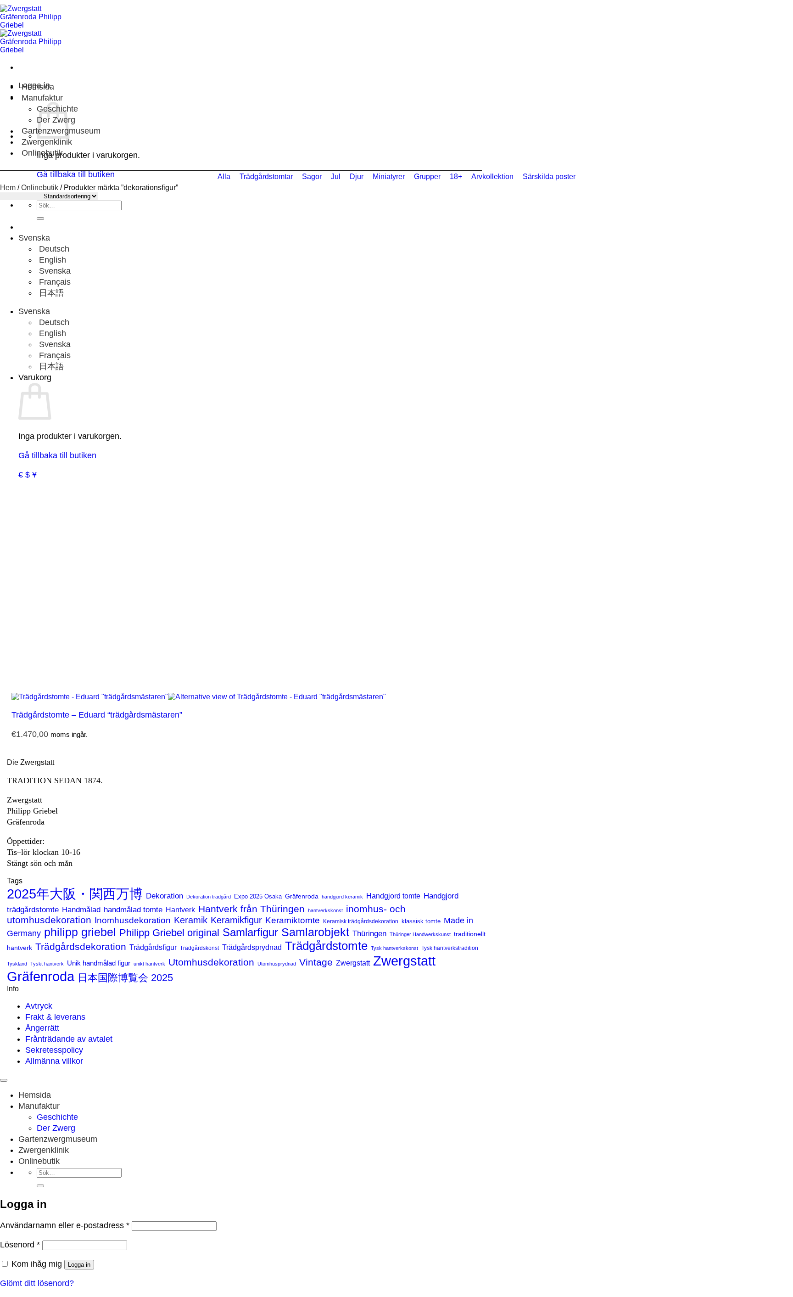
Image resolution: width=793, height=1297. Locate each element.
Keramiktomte (292, 920)
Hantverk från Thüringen (251, 909)
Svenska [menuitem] (54, 270)
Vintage (316, 962)
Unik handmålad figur (98, 963)
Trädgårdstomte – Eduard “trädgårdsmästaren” (96, 714)
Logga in (79, 1264)
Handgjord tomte (393, 896)
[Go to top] (3, 1080)
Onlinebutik (42, 152)
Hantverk (180, 909)
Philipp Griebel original (169, 932)
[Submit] (40, 218)
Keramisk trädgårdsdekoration (360, 921)
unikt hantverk (149, 963)
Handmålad (81, 909)
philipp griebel (80, 932)
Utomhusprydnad (276, 963)
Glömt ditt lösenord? (37, 1283)
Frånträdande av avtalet (68, 1039)
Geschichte (57, 1117)
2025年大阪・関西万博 (75, 894)
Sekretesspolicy (54, 1050)
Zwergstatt (353, 963)
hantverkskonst (325, 910)
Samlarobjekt (315, 932)
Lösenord (20, 1244)
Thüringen (369, 933)
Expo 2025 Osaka (258, 896)
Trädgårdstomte (326, 946)
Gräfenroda (301, 896)
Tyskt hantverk (47, 963)
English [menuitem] (51, 259)
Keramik (190, 920)
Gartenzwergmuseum (57, 1139)
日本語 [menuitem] (50, 293)
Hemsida (38, 86)
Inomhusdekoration (133, 920)
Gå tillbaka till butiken (57, 455)
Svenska (35, 237)
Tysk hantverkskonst (394, 948)
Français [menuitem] (54, 281)
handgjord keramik (342, 896)
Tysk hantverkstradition (449, 948)
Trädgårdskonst (199, 948)
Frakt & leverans (55, 1017)
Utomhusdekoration (211, 962)
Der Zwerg (56, 1128)
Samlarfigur (250, 932)
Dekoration (164, 895)
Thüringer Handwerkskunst (420, 934)
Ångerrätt (42, 1028)
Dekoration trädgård (208, 896)
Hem (8, 187)
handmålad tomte (133, 909)
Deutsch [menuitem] (53, 248)
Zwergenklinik (47, 141)
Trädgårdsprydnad (252, 947)
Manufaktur (42, 97)
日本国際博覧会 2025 (125, 977)
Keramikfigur (236, 920)
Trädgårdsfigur (153, 947)
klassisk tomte (421, 921)
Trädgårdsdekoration (80, 946)
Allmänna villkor (54, 1061)
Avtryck (38, 1006)
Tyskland (17, 963)
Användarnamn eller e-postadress (64, 1225)
